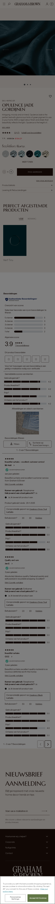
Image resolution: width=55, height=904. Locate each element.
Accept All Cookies (38, 898)
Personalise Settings (15, 898)
